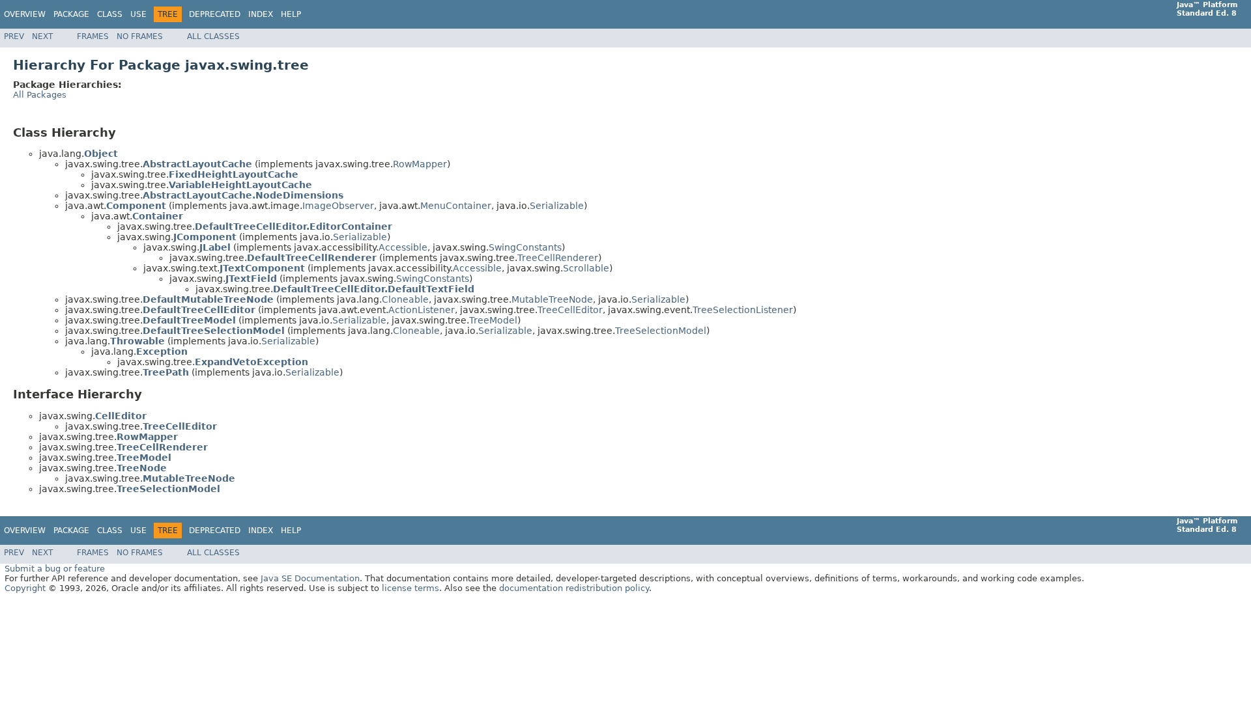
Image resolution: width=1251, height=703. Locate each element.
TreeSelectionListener (743, 310)
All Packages (39, 95)
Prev (14, 36)
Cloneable (405, 299)
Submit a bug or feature (55, 568)
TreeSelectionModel (660, 330)
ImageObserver (338, 205)
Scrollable (586, 268)
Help (291, 14)
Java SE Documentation (310, 578)
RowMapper (420, 164)
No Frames (140, 36)
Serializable (557, 205)
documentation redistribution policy (574, 588)
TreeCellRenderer (557, 258)
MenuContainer (455, 205)
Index (260, 14)
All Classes (213, 36)
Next (42, 36)
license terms (410, 588)
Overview (25, 14)
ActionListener (421, 310)
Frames (93, 36)
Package (71, 14)
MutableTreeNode (552, 299)
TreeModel (493, 320)
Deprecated (214, 14)
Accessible (403, 247)
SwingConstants (525, 247)
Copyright (25, 588)
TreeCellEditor (570, 310)
